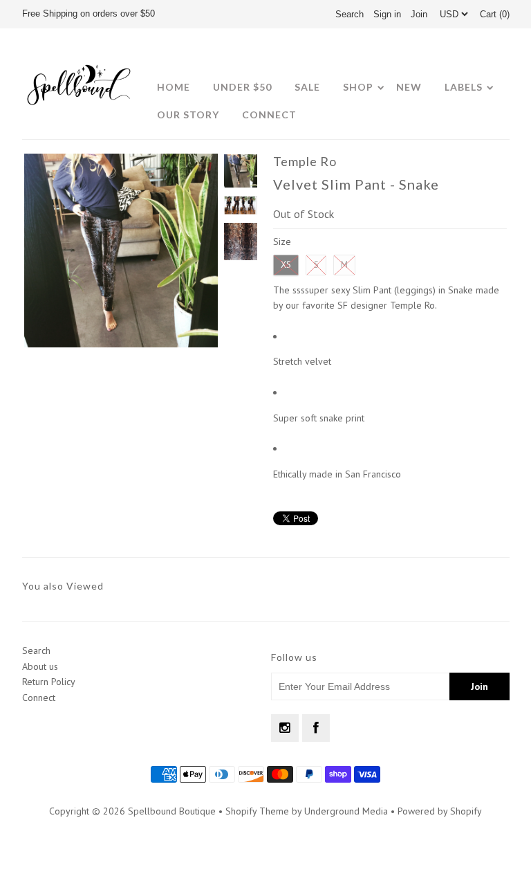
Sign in (387, 14)
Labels (464, 87)
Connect (269, 114)
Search (36, 650)
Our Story (188, 114)
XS (286, 265)
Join (419, 14)
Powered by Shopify (440, 811)
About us (40, 666)
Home (173, 87)
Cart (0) (495, 14)
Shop (358, 87)
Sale (307, 87)
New (409, 87)
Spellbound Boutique (172, 811)
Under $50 (242, 87)
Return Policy (48, 681)
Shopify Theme (257, 811)
